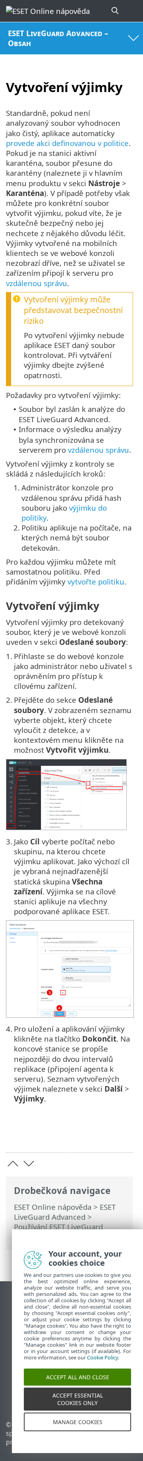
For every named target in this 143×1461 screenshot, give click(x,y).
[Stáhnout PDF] (102, 1134)
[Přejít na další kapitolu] (29, 1164)
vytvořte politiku (96, 581)
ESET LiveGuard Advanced (65, 1212)
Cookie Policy (102, 1365)
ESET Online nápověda (52, 1207)
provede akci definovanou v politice (67, 143)
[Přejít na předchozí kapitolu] (13, 1164)
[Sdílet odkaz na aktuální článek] (82, 1134)
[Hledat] (115, 11)
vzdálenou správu (36, 283)
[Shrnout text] (123, 1134)
